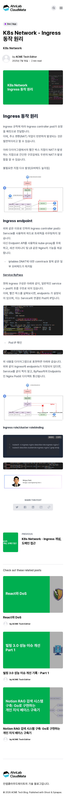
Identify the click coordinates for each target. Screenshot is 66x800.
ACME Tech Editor (26, 56)
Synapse (57, 792)
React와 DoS (12, 617)
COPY (58, 437)
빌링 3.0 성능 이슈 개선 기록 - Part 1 (26, 673)
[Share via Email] (41, 507)
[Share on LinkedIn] (33, 507)
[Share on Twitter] (17, 507)
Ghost (47, 792)
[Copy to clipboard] (49, 507)
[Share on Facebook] (25, 507)
